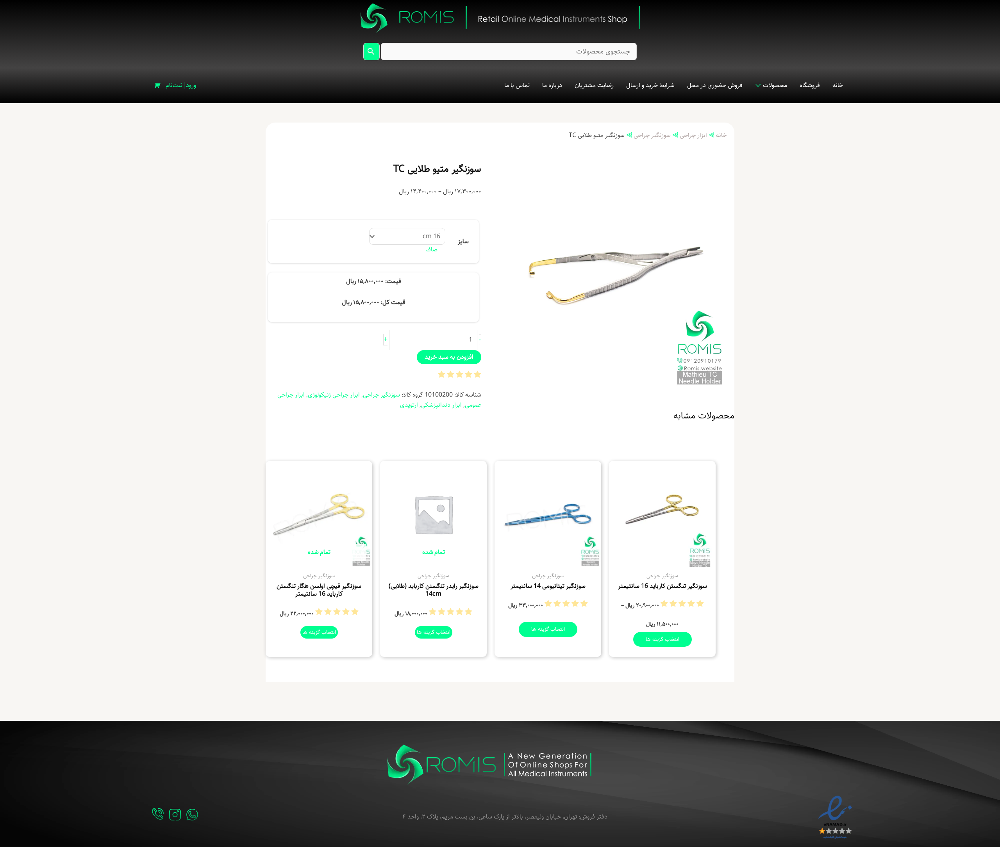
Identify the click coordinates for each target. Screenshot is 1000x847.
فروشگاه (810, 85)
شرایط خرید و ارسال (650, 85)
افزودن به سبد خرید (449, 357)
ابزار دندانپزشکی (441, 405)
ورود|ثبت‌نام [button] (181, 85)
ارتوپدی (409, 405)
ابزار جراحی (693, 135)
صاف (431, 249)
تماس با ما (517, 85)
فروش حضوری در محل (715, 85)
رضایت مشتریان (594, 85)
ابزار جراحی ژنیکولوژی (334, 395)
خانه (837, 85)
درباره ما (552, 85)
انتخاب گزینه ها (662, 639)
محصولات (775, 85)
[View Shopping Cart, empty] (156, 85)
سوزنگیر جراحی (652, 135)
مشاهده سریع (662, 560)
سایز (463, 241)
